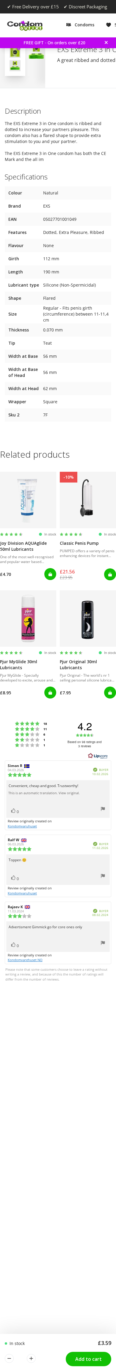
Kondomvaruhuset (22, 826)
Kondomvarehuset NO (25, 960)
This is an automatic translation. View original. (44, 793)
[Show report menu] (103, 810)
